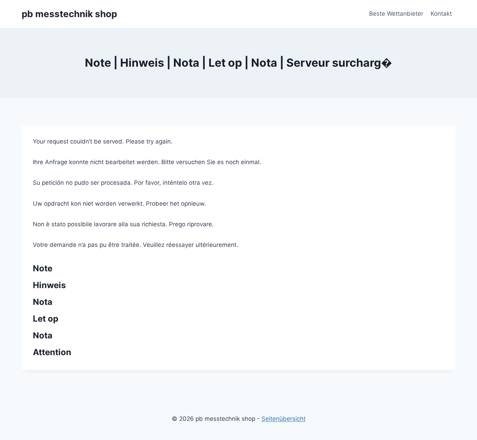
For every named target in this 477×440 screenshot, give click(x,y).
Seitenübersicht (284, 418)
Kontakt (441, 13)
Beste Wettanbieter (396, 13)
